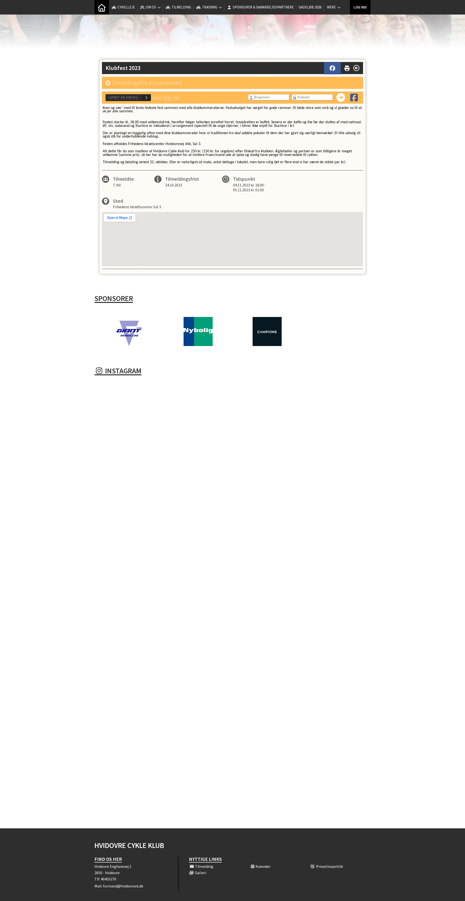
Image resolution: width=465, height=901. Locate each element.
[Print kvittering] (347, 67)
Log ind (360, 7)
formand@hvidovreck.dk (123, 886)
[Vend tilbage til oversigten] (356, 68)
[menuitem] (101, 7)
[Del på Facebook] (332, 68)
